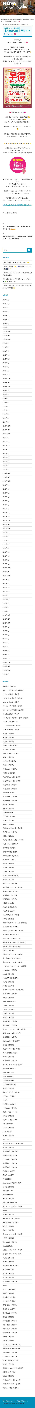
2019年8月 (6, 631)
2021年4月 (6, 552)
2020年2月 (6, 607)
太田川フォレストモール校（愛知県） (15, 923)
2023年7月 (6, 445)
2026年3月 (6, 319)
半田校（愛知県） (9, 836)
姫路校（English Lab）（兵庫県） (14, 930)
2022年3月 (6, 508)
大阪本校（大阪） (9, 903)
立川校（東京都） (9, 1258)
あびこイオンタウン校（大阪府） (14, 690)
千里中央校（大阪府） (10, 832)
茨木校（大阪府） (9, 1273)
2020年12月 (6, 568)
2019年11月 (6, 619)
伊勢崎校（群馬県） (9, 792)
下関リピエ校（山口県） (11, 753)
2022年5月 (6, 501)
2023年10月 (6, 434)
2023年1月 (6, 469)
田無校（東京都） (9, 1214)
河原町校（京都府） (9, 1171)
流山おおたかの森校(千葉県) (12, 1183)
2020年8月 (6, 583)
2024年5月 (6, 406)
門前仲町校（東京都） (10, 1356)
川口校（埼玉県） (9, 1005)
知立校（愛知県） (9, 1226)
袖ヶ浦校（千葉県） (9, 1301)
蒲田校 (5, 1285)
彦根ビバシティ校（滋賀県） (12, 1033)
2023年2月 (6, 465)
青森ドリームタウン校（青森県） (14, 1368)
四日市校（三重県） (9, 860)
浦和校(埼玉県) (8, 1191)
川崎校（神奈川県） (9, 1009)
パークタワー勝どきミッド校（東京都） (16, 718)
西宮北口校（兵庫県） (10, 1305)
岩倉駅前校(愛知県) (9, 1001)
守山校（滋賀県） (9, 950)
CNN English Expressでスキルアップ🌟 (16, 262)
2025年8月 (6, 347)
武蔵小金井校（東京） (10, 1155)
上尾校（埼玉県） (9, 741)
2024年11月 (6, 382)
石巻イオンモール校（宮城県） (13, 1234)
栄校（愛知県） (8, 1131)
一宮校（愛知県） (9, 733)
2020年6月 (6, 591)
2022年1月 (6, 516)
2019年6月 (6, 639)
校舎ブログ (6, 1139)
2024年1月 (6, 422)
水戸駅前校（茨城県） (10, 1159)
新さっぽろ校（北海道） (11, 1053)
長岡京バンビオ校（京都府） (12, 1348)
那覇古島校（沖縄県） (10, 1332)
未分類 (5, 1100)
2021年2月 (6, 560)
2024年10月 (6, 386)
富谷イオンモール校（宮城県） (13, 962)
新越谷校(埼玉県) (8, 1076)
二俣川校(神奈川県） (10, 761)
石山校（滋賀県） (9, 1230)
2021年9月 (6, 532)
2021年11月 (6, 524)
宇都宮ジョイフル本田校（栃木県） (14, 942)
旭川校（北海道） (9, 1088)
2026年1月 (6, 327)
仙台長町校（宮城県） (10, 785)
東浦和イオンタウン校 (10, 1112)
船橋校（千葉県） (9, 1261)
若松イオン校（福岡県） (11, 1265)
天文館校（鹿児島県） (10, 907)
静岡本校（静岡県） (9, 1372)
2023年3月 (6, 461)
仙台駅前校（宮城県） (10, 789)
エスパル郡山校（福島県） (11, 702)
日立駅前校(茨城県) (9, 1084)
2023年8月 (6, 442)
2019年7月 (6, 635)
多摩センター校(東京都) (10, 875)
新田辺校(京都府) (8, 1072)
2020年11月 (6, 572)
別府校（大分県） (9, 820)
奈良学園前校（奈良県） (11, 927)
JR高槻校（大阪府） (9, 686)
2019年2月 (6, 654)
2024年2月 (6, 418)
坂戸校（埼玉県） (9, 867)
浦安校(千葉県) (8, 1194)
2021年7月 (6, 540)
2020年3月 (6, 603)
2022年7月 (6, 493)
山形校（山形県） (9, 982)
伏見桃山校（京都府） (10, 796)
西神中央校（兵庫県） (10, 1313)
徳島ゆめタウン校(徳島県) (11, 1041)
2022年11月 (6, 477)
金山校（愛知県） (9, 1340)
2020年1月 (6, 611)
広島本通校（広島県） (10, 1021)
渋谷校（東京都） (9, 1198)
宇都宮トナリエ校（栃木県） (12, 946)
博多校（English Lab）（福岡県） (14, 840)
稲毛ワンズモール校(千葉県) (12, 1254)
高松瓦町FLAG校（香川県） (12, 1384)
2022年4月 (6, 505)
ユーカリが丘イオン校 (10, 722)
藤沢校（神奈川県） (9, 1289)
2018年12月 (6, 662)
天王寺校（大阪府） (9, 911)
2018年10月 (6, 670)
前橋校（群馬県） (9, 824)
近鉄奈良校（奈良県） (10, 1329)
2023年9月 (6, 438)
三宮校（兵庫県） (9, 737)
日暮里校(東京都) (8, 1080)
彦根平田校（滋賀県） (10, 1037)
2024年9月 (6, 390)
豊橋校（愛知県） (9, 1317)
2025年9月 (6, 343)
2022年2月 (6, 512)
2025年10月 (6, 339)
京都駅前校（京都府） (10, 769)
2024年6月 (6, 402)
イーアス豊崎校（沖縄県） (11, 694)
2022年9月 (6, 485)
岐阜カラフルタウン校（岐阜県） (14, 990)
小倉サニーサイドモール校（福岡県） (15, 966)
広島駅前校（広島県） (10, 1025)
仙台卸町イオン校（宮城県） (12, 781)
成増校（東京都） (9, 1045)
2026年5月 (6, 311)
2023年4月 (6, 457)
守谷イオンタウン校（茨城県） (13, 954)
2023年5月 (6, 453)
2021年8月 (6, 536)
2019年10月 (6, 623)
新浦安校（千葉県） (9, 1068)
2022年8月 (6, 489)
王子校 (5, 1210)
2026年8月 (6, 300)
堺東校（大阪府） (9, 871)
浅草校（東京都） (9, 1187)
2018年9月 (6, 674)
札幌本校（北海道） (9, 1104)
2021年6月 (6, 544)
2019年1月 (6, 658)
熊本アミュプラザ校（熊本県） (13, 1206)
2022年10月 (6, 481)
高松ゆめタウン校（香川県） (12, 1380)
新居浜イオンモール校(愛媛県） (13, 1064)
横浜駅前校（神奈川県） (11, 1151)
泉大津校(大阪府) (8, 1175)
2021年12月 (6, 520)
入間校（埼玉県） (9, 808)
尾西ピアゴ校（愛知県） (11, 978)
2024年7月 (6, 398)
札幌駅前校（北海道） (10, 1108)
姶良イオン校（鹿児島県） (11, 934)
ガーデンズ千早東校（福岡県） (13, 706)
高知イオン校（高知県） (11, 1388)
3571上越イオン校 (22, 24)
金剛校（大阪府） (9, 1336)
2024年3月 (6, 414)
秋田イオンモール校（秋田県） (13, 1250)
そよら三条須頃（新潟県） (11, 714)
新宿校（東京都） (9, 1057)
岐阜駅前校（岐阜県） (10, 994)
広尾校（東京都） (9, 1017)
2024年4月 (6, 410)
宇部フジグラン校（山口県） (12, 938)
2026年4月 (6, 315)
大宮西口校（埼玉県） (10, 899)
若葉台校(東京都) (8, 1269)
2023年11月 (6, 430)
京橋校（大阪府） (9, 765)
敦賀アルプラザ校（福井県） (12, 1049)
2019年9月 (6, 627)
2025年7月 (6, 351)
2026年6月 (6, 308)
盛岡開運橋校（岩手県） (11, 1222)
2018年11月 (6, 666)
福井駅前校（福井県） (10, 1242)
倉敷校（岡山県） (9, 804)
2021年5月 (6, 548)
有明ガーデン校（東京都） (11, 1092)
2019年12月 (6, 615)
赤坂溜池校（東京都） (10, 1321)
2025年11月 (6, 335)
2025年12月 (6, 331)
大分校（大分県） (9, 879)
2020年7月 (6, 587)
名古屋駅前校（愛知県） (11, 852)
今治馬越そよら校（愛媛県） (12, 777)
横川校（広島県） (9, 1147)
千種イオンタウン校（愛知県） (13, 828)
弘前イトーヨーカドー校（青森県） (14, 1029)
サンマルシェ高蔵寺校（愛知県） (14, 710)
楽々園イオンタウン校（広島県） (14, 1143)
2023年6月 (6, 449)
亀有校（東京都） (9, 757)
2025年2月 (6, 371)
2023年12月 (6, 426)
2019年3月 (6, 650)
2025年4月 (6, 363)
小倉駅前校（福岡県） (10, 970)
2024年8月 (6, 394)
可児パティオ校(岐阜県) (10, 844)
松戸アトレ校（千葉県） (11, 1120)
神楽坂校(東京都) (8, 1238)
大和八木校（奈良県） (10, 883)
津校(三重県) (7, 1179)
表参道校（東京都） (9, 1297)
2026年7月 (6, 304)
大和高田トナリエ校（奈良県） (13, 887)
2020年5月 (6, 595)
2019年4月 (6, 647)
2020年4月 (6, 599)
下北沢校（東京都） (9, 749)
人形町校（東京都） (9, 773)
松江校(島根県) (8, 1124)
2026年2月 (6, 323)
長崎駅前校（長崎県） (10, 1352)
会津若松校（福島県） (10, 800)
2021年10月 (6, 528)
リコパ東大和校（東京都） (11, 729)
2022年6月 (6, 497)
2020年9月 (6, 579)
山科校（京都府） (9, 986)
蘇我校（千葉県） (9, 1293)
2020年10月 (6, 576)
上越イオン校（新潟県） (11, 212)
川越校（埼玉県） (9, 1013)
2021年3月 (6, 556)
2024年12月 (6, 378)
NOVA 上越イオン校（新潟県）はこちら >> (17, 205)
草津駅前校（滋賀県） (10, 1281)
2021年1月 (6, 564)
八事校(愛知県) (8, 812)
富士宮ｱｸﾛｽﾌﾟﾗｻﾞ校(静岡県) (12, 958)
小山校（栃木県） (9, 974)
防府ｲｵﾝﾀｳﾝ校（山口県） (11, 1360)
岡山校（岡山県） (9, 997)
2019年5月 (6, 643)
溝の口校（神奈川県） (10, 1202)
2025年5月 (6, 359)
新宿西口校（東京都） (10, 1060)
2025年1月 (6, 375)
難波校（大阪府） (9, 1364)
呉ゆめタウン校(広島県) (10, 856)
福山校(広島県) (8, 1246)
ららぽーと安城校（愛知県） (12, 725)
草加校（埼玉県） (9, 1277)
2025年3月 (6, 367)
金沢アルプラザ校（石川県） (12, 1344)
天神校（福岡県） (9, 919)
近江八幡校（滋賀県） (10, 1325)
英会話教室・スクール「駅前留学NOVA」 (15, 1401)
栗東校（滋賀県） (9, 1135)
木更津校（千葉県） (9, 1096)
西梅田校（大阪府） (9, 1309)
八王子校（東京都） (9, 816)
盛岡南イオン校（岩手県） (11, 1218)
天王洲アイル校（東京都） (11, 915)
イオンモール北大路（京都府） (13, 698)
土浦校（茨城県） (9, 863)
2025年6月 (6, 355)
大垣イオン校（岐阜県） (11, 891)
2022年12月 (6, 473)
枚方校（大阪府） (9, 1127)
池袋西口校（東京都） (10, 1167)
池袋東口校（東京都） (10, 1163)
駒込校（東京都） (9, 1376)
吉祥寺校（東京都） (9, 848)
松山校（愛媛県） (9, 1116)
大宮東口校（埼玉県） (10, 895)
